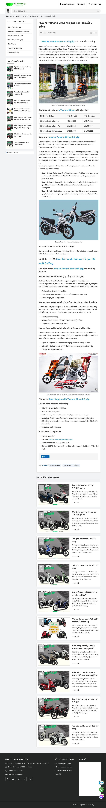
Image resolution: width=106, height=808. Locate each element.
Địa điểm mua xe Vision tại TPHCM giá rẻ (84, 513)
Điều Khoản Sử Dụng (15, 40)
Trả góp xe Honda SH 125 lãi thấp (85, 727)
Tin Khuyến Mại (13, 52)
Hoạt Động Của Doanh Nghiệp (18, 31)
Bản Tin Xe (12, 44)
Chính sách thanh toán (64, 770)
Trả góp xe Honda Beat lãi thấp (84, 540)
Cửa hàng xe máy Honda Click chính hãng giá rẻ (83, 647)
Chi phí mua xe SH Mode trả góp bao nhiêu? (85, 593)
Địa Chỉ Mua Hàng (68, 4)
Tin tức (17, 16)
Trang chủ (8, 16)
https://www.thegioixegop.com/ (61, 439)
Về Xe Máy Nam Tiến (15, 35)
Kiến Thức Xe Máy (14, 27)
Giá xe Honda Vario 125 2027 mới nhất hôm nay (85, 620)
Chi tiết (76, 503)
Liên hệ (58, 774)
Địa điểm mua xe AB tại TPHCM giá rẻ (82, 486)
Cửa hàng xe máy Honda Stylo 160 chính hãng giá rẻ (84, 673)
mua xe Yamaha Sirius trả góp (69, 268)
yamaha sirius (55, 465)
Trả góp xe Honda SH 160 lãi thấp (85, 566)
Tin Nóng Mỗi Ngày (15, 48)
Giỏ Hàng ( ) (96, 4)
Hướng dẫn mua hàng (63, 763)
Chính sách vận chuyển (64, 767)
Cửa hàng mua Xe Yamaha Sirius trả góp (69, 399)
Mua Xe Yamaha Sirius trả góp (58, 41)
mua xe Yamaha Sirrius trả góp (64, 137)
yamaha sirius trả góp (71, 465)
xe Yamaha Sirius (65, 110)
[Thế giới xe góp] (15, 4)
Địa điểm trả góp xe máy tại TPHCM (84, 700)
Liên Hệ (82, 4)
